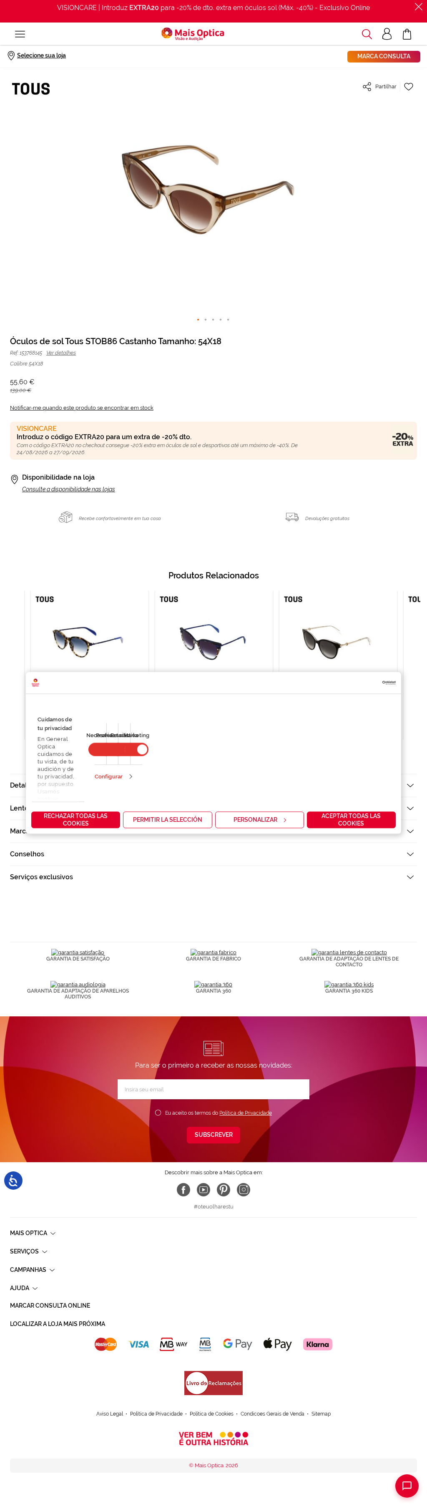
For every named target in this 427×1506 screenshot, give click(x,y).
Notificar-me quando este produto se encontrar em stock (81, 408)
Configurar (109, 776)
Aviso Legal (109, 1414)
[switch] (136, 749)
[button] (367, 34)
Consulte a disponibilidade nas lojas (68, 489)
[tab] (213, 854)
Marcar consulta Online (50, 1305)
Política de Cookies (212, 1414)
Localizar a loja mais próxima (57, 1324)
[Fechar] (418, 6)
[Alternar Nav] (20, 34)
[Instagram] (244, 1190)
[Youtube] (203, 1190)
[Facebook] (183, 1190)
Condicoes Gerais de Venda (272, 1414)
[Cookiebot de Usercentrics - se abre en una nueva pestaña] (359, 683)
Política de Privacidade (245, 1113)
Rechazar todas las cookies (76, 820)
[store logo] (192, 34)
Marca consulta (383, 56)
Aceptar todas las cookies (351, 820)
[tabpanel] (214, 665)
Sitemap (321, 1414)
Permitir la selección (167, 819)
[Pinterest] (224, 1190)
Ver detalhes (61, 353)
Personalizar (255, 819)
